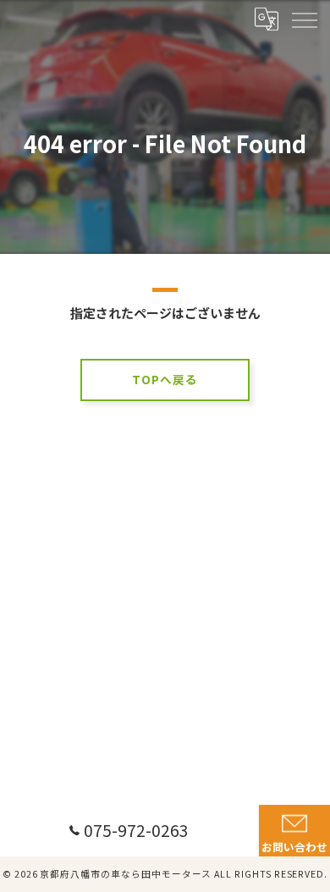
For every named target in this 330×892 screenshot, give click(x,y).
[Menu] (303, 18)
